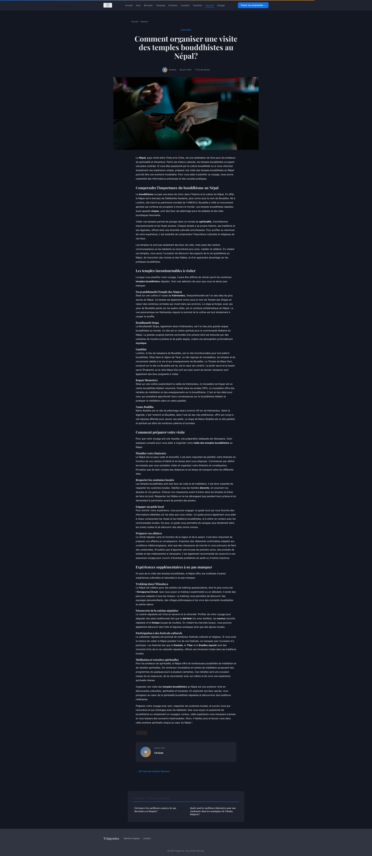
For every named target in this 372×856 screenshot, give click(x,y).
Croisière (172, 5)
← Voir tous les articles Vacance (153, 771)
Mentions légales (132, 838)
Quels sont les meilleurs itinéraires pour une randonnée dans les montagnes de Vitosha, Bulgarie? (213, 811)
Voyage (221, 5)
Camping (160, 5)
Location (185, 5)
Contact (147, 838)
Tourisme (197, 5)
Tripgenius (111, 838)
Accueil (129, 5)
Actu (138, 5)
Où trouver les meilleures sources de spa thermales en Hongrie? (155, 810)
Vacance (209, 5)
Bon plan (148, 5)
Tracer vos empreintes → (253, 5)
